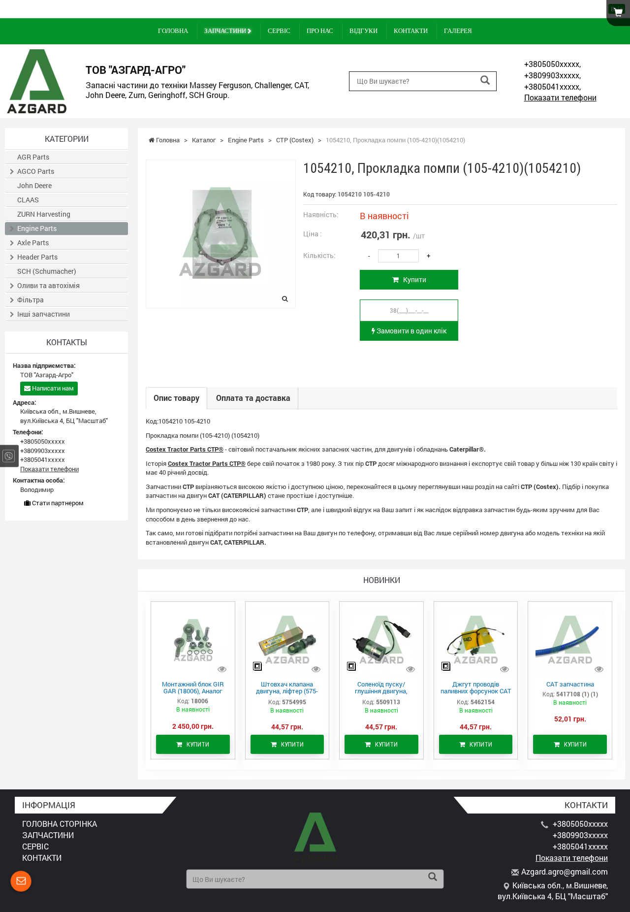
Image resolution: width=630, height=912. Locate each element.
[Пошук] (485, 80)
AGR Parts (33, 157)
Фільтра (30, 299)
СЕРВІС (279, 30)
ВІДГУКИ (363, 30)
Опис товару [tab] (176, 397)
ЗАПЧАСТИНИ (226, 30)
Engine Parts (37, 228)
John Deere (34, 185)
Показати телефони (560, 97)
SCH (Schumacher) (46, 271)
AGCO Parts (35, 171)
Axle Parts (33, 242)
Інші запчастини (43, 314)
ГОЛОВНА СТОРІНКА (59, 823)
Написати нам (52, 388)
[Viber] (8, 456)
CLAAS (28, 199)
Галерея (458, 30)
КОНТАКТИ (411, 30)
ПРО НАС (320, 30)
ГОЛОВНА (173, 30)
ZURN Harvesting (43, 214)
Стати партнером (57, 502)
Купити (412, 279)
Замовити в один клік (410, 330)
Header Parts (37, 256)
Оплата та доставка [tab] (253, 397)
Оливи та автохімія (48, 285)
